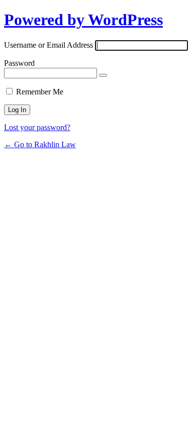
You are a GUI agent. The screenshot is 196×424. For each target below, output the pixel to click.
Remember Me (39, 91)
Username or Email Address (48, 45)
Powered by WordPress (83, 20)
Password (19, 63)
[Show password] (103, 75)
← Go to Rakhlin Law (40, 144)
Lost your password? (37, 127)
